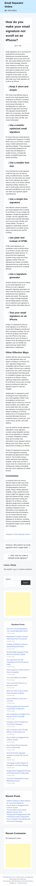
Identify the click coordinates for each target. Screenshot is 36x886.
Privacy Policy (23, 883)
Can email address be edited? (17, 677)
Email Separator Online (22, 534)
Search (8, 579)
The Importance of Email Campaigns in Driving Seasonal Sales (17, 662)
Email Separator (7, 877)
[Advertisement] (18, 604)
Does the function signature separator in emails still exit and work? (17, 755)
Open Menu (12, 10)
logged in (15, 569)
